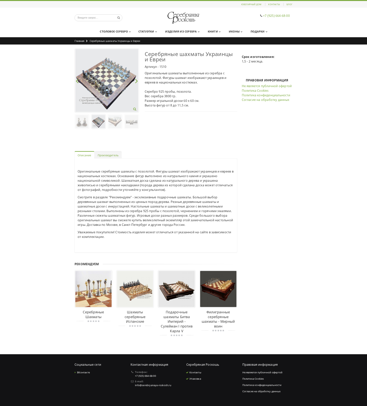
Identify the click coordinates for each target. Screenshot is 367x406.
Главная (79, 41)
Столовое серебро (114, 31)
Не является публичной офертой (267, 86)
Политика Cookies (255, 90)
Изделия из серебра (181, 31)
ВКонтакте (83, 372)
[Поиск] (118, 18)
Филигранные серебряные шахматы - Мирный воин (218, 319)
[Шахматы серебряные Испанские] (135, 289)
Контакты (274, 4)
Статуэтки (146, 31)
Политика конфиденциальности (266, 95)
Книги (213, 31)
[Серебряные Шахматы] (93, 289)
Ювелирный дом (251, 4)
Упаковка (195, 378)
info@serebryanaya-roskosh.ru (153, 385)
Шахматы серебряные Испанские (135, 317)
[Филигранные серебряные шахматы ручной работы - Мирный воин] (218, 289)
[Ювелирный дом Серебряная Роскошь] (183, 17)
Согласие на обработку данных (265, 100)
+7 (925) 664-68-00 (276, 16)
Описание (84, 155)
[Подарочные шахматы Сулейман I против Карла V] (176, 289)
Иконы (234, 31)
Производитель (108, 155)
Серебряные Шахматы (93, 314)
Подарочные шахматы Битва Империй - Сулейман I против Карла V (176, 321)
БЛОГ (289, 4)
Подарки (258, 31)
